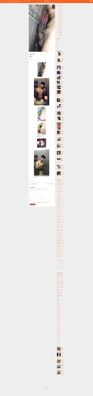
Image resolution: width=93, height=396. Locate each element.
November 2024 (59, 329)
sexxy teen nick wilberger (60, 232)
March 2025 (58, 324)
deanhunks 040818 (59, 186)
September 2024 (59, 332)
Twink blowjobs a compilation (60, 285)
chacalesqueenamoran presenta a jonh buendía (60, 234)
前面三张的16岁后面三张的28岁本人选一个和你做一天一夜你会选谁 (60, 243)
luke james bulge (62, 280)
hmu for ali (32, 54)
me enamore (62, 71)
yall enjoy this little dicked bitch (60, 209)
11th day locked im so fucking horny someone (60, 246)
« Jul (57, 270)
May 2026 (58, 304)
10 (57, 265)
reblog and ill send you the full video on (60, 204)
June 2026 (58, 303)
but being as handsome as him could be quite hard (62, 153)
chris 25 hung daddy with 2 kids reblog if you (60, 229)
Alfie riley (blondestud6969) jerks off (62, 348)
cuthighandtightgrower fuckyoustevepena (62, 123)
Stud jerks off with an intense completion (62, 361)
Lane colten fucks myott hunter (62, 112)
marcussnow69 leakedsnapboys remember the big (48, 183)
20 (60, 266)
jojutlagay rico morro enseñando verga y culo (59, 181)
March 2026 (58, 307)
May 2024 (58, 338)
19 (59, 266)
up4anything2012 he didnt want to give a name (60, 237)
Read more (58, 56)
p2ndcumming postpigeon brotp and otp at (60, 256)
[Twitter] (30, 180)
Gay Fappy (46, 387)
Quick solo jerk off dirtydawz (60, 253)
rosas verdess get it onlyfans (62, 66)
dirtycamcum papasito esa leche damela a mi (62, 117)
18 (58, 266)
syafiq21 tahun (62, 76)
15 (62, 265)
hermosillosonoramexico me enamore (60, 216)
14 (61, 265)
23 (63, 266)
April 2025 (58, 322)
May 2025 (58, 321)
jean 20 (62, 85)
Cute (34, 52)
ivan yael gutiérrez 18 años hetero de (60, 207)
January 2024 (58, 343)
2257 (47, 388)
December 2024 (59, 328)
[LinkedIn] (35, 180)
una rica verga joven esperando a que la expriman (60, 240)
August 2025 (58, 317)
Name (31, 199)
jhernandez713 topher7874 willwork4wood (60, 184)
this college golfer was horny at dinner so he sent (62, 60)
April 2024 (58, 339)
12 (59, 265)
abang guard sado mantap (60, 290)
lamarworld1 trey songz (59, 248)
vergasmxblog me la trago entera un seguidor (62, 172)
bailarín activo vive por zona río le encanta (60, 222)
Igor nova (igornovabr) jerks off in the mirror (60, 251)
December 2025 (59, 311)
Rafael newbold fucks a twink (60, 279)
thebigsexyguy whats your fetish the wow (62, 166)
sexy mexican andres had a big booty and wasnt (60, 191)
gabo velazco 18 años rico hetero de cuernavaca (60, 293)
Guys (36, 52)
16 (63, 265)
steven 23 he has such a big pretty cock (60, 219)
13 (60, 265)
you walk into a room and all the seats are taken (60, 288)
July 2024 (58, 335)
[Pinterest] (33, 180)
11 (58, 265)
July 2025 (58, 318)
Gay (35, 52)
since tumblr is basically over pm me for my (62, 53)
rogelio (62, 80)
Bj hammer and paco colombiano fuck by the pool (60, 283)
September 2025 (59, 315)
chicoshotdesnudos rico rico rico (60, 189)
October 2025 (58, 314)
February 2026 (58, 308)
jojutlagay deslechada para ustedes (60, 227)
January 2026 (58, 310)
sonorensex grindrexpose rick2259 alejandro (59, 296)
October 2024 (58, 331)
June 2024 (58, 336)
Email (43, 199)
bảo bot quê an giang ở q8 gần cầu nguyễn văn (62, 99)
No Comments (35, 177)
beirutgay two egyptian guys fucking (60, 274)
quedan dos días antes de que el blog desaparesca (62, 106)
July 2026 (58, 301)
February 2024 (58, 342)
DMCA (45, 388)
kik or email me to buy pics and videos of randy (62, 132)
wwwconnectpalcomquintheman (60, 201)
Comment (31, 190)
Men (38, 52)
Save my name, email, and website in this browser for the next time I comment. (41, 202)
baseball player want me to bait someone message (35, 183)
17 (57, 266)
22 (62, 266)
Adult (30, 52)
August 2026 (58, 300)
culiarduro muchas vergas (60, 224)
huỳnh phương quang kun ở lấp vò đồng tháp (60, 198)
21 (61, 266)
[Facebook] (32, 180)
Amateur (32, 52)
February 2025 (58, 325)
